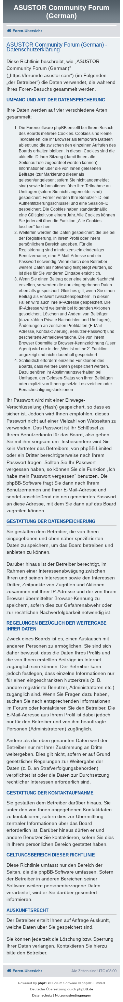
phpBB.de (85, 989)
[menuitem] (42, 995)
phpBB (43, 983)
